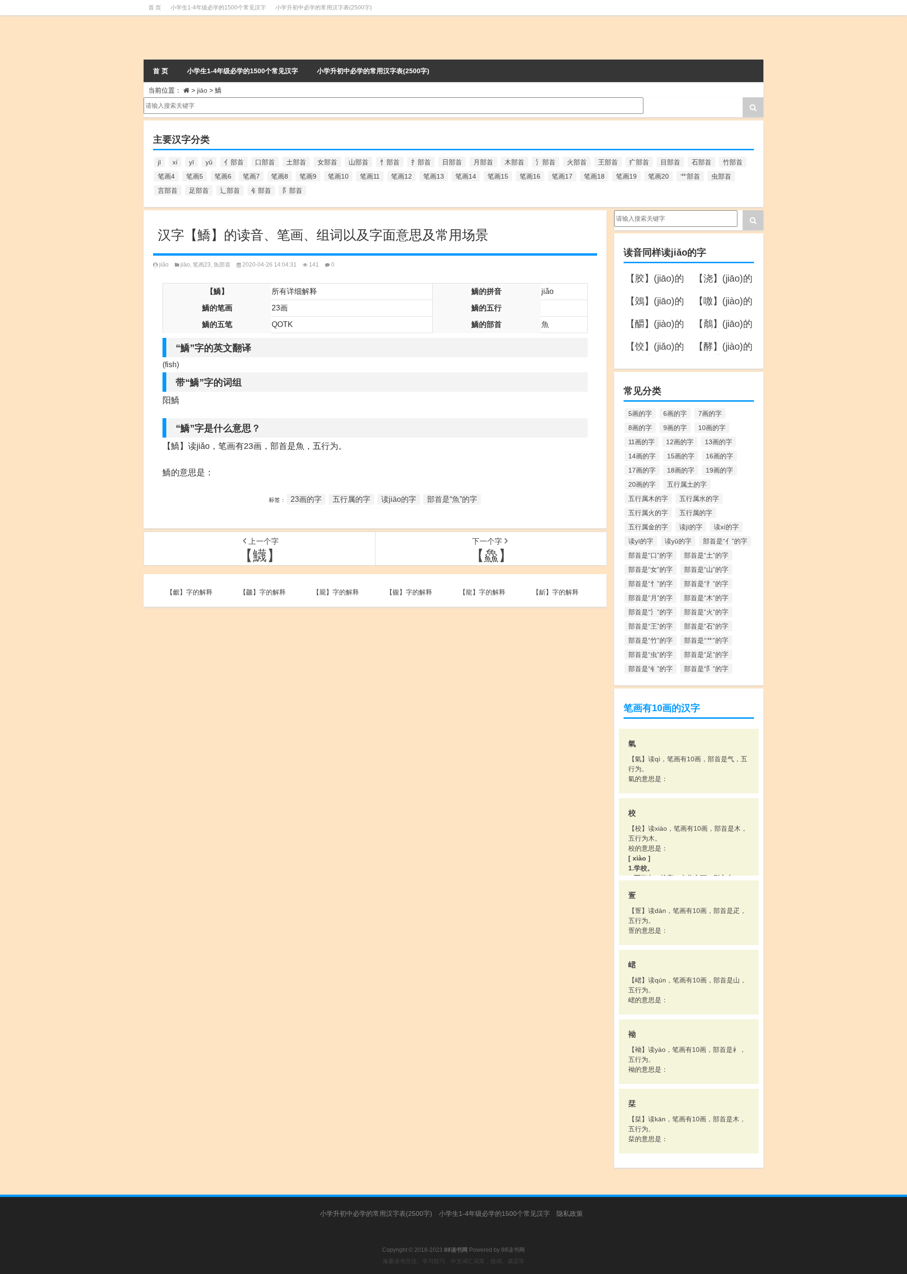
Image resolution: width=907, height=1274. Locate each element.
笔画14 (465, 176)
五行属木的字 (648, 498)
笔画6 (222, 176)
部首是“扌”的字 (706, 583)
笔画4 (166, 176)
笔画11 (370, 176)
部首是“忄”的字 (650, 583)
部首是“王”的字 (650, 626)
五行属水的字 (699, 498)
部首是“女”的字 (650, 569)
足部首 (199, 190)
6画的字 (675, 413)
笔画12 (401, 176)
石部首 (701, 162)
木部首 (514, 162)
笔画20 (658, 176)
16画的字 (719, 456)
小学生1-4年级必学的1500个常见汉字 (218, 7)
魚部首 (222, 264)
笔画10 (338, 176)
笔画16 (530, 176)
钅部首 (261, 190)
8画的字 (640, 427)
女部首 (327, 162)
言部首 (168, 190)
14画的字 (642, 456)
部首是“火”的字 (706, 612)
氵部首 (546, 162)
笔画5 (194, 176)
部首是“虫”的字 (650, 654)
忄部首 (390, 162)
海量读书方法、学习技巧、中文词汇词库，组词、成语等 (453, 1261)
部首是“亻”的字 (725, 541)
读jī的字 (690, 527)
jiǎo (164, 264)
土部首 (296, 162)
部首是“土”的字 (706, 555)
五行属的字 (351, 499)
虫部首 (721, 176)
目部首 (670, 162)
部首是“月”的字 (650, 598)
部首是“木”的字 (706, 598)
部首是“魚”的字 (452, 499)
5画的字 (640, 413)
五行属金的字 (648, 527)
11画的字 (641, 442)
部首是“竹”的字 (650, 640)
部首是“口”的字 (650, 555)
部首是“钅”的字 (650, 668)
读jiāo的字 (398, 499)
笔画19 (626, 176)
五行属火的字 (648, 512)
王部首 (608, 162)
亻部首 (234, 162)
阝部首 (292, 190)
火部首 (577, 162)
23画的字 (306, 499)
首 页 (154, 7)
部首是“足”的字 (706, 654)
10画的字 (712, 427)
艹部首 (690, 176)
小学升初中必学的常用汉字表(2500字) (323, 7)
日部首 (452, 162)
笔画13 (433, 176)
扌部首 (421, 162)
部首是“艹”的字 (706, 640)
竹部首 (733, 162)
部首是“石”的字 (706, 626)
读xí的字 (726, 527)
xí (175, 162)
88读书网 (513, 1250)
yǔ (209, 162)
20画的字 (642, 484)
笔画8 (279, 176)
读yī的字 (640, 541)
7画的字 (710, 413)
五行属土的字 (687, 484)
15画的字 (680, 456)
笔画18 (594, 176)
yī (191, 162)
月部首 (483, 162)
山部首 (358, 162)
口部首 (265, 162)
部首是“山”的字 (706, 569)
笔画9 (308, 176)
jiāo (202, 90)
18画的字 (680, 470)
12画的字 (679, 442)
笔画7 (251, 176)
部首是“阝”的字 (706, 668)
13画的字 (718, 442)
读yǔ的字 (678, 541)
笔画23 (202, 264)
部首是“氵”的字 (650, 612)
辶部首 (230, 190)
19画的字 (719, 470)
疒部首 (639, 162)
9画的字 (675, 427)
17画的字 (642, 470)
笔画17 (562, 176)
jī (159, 162)
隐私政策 (569, 1213)
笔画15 (498, 176)
